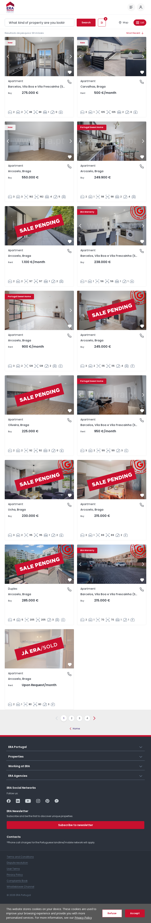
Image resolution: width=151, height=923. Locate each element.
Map (125, 22)
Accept (135, 913)
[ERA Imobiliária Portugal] (10, 7)
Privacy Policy (83, 917)
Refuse (112, 913)
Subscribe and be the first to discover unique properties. (40, 816)
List (142, 22)
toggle (141, 746)
